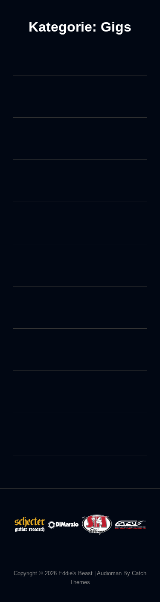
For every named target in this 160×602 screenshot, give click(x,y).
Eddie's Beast (75, 573)
